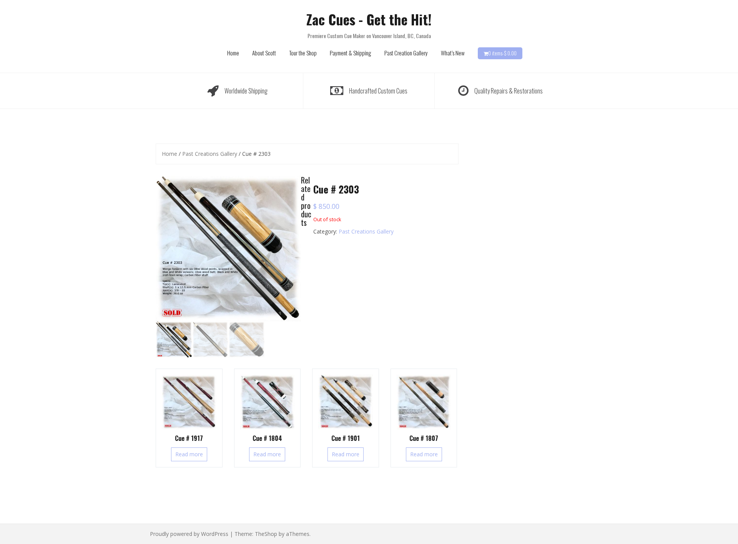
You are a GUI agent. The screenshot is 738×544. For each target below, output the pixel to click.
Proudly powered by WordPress (189, 533)
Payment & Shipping (350, 52)
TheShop (266, 533)
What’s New (453, 52)
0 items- (502, 53)
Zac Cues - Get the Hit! (369, 19)
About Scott (264, 52)
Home (233, 52)
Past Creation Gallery (406, 52)
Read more (189, 454)
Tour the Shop (303, 52)
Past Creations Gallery (209, 153)
